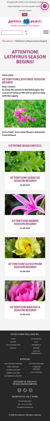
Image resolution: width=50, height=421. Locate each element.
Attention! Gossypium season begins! (25, 266)
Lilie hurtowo (36, 372)
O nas (13, 339)
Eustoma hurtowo (36, 364)
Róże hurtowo (13, 367)
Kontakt (36, 348)
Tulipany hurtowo (13, 370)
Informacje (36, 345)
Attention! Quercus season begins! (25, 179)
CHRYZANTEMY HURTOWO (13, 364)
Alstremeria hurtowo (13, 376)
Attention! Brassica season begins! (25, 309)
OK (24, 14)
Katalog (13, 348)
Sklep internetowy (13, 345)
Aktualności (7, 41)
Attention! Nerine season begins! (25, 222)
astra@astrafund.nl (25, 407)
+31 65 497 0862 (26, 404)
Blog (36, 342)
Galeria (13, 342)
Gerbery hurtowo (13, 373)
